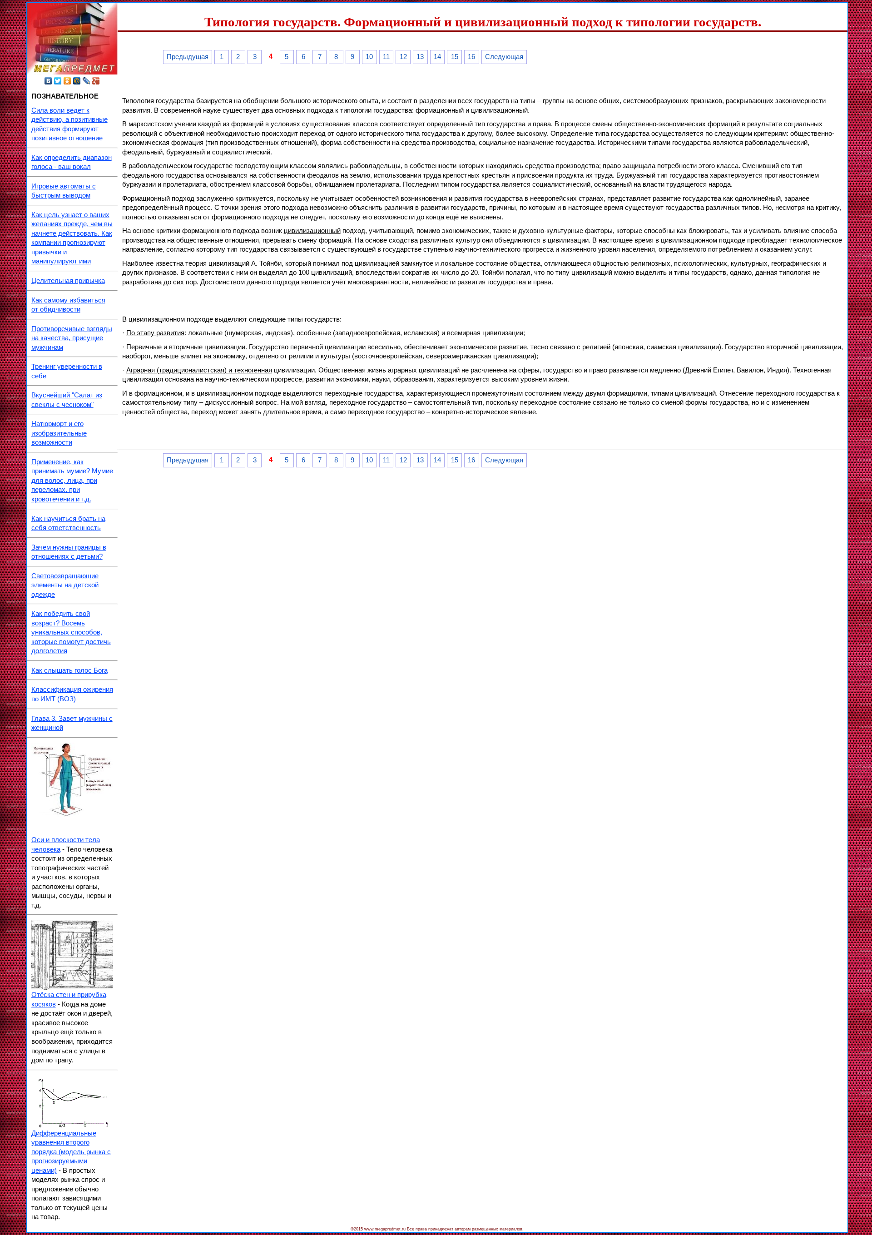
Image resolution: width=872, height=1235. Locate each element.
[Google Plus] (96, 81)
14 (437, 56)
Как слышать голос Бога (69, 670)
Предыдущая (187, 56)
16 (471, 56)
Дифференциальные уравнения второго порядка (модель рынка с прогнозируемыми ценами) (71, 1152)
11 (386, 56)
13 (420, 56)
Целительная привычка (68, 280)
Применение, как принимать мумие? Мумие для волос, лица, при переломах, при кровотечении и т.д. (72, 480)
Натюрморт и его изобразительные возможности (59, 433)
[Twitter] (58, 81)
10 (369, 56)
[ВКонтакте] (48, 81)
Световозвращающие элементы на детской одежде (65, 585)
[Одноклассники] (67, 81)
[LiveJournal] (86, 81)
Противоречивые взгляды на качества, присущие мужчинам (71, 338)
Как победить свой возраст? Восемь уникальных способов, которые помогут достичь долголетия (71, 632)
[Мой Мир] (77, 81)
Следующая (504, 56)
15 (454, 56)
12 (403, 56)
